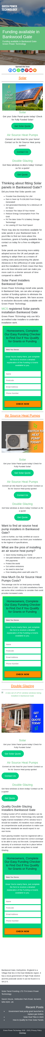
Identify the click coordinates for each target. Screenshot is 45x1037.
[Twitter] (14, 70)
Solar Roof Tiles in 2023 (33, 1017)
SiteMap (22, 1033)
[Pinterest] (26, 70)
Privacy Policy (36, 1030)
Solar (22, 112)
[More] (35, 70)
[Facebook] (10, 70)
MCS (5, 308)
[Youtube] (31, 70)
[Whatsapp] (18, 70)
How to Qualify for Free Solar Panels (28, 1020)
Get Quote (22, 517)
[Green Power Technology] (9, 8)
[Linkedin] (22, 70)
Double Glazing (22, 160)
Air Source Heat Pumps (22, 135)
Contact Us (22, 495)
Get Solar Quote (22, 473)
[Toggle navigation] (41, 5)
